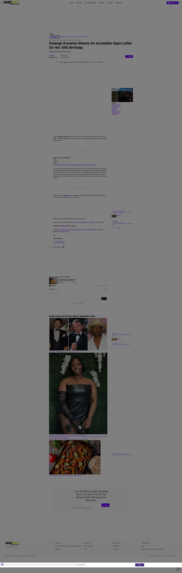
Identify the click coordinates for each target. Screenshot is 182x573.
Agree (139, 565)
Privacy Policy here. (80, 564)
